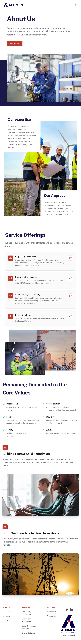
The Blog (7, 621)
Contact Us (51, 612)
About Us (7, 612)
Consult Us (51, 616)
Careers (6, 616)
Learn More (14, 43)
